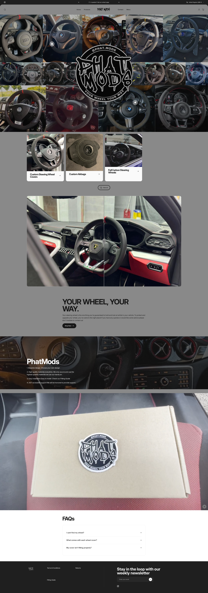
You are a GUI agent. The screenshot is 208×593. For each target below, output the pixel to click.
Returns (78, 568)
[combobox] (195, 2)
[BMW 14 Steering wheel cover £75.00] (52, 43)
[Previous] (79, 2)
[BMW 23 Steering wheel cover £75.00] (135, 102)
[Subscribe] (150, 579)
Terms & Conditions (53, 568)
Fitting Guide (51, 580)
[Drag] (104, 241)
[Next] (119, 2)
